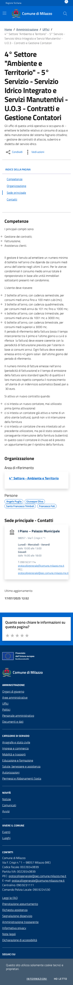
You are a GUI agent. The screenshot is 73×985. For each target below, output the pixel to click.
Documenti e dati (12, 721)
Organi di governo (13, 691)
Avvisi (6, 811)
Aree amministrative (15, 697)
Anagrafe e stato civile (16, 742)
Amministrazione (27, 29)
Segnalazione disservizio (17, 916)
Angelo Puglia (14, 500)
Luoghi (6, 838)
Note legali (9, 934)
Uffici (45, 29)
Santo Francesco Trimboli (20, 505)
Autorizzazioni (10, 772)
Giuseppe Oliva (34, 500)
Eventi (6, 832)
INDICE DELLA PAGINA (18, 169)
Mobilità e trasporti (14, 754)
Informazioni (37, 978)
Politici (6, 709)
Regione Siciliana (13, 3)
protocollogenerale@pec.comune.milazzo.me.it (43, 573)
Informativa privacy (14, 928)
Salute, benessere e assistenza (21, 766)
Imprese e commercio (15, 748)
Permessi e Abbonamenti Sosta (21, 778)
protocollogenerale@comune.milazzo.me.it (41, 566)
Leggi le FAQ (10, 898)
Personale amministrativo (18, 715)
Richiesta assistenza (15, 910)
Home (8, 29)
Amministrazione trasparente (20, 922)
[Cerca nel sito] (65, 13)
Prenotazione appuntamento (20, 904)
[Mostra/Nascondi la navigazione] (4, 13)
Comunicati (9, 805)
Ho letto (60, 978)
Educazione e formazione (17, 760)
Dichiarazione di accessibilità (19, 940)
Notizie (6, 799)
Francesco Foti (47, 505)
